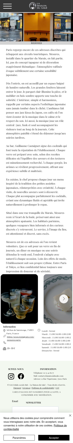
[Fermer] (68, 417)
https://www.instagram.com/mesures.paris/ (20, 338)
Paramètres (19, 437)
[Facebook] (21, 376)
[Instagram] (11, 376)
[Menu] (7, 6)
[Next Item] (63, 299)
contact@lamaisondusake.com (50, 376)
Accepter (54, 437)
